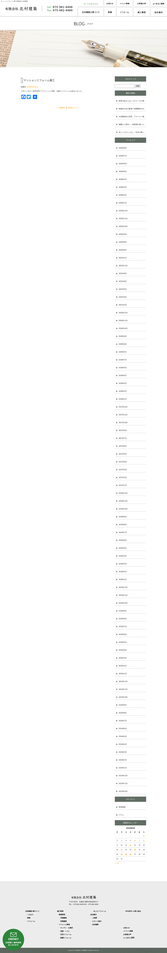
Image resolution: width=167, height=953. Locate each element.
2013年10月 (123, 791)
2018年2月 (123, 391)
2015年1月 (123, 674)
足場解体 (60, 108)
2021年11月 (123, 266)
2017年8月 (123, 430)
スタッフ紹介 (97, 921)
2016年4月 (123, 556)
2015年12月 (123, 587)
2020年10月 (123, 328)
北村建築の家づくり (91, 12)
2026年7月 (123, 156)
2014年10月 (123, 697)
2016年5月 (123, 548)
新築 (110, 12)
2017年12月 (123, 407)
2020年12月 (123, 313)
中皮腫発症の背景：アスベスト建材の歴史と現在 (132, 117)
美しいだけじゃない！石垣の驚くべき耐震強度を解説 (132, 132)
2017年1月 (123, 485)
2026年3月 (123, 187)
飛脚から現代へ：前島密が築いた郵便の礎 (132, 124)
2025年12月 (123, 211)
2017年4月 (123, 462)
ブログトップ (130, 79)
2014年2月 (123, 760)
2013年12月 (123, 776)
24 (122, 854)
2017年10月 (123, 423)
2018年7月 (123, 360)
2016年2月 (123, 572)
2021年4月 (123, 297)
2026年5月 (123, 171)
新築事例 (62, 914)
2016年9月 (123, 517)
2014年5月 (123, 736)
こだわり (30, 914)
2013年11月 (123, 783)
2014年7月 (123, 721)
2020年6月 (123, 344)
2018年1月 (123, 399)
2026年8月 (123, 148)
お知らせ (110, 3)
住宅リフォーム (65, 934)
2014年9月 (123, 705)
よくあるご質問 (158, 3)
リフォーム (124, 12)
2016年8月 (123, 525)
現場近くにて (74, 108)
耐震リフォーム (65, 938)
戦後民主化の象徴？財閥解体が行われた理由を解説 (132, 109)
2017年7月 (123, 438)
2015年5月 (123, 642)
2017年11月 (123, 415)
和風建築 (63, 921)
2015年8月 (123, 619)
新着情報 (122, 807)
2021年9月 (123, 273)
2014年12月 (123, 681)
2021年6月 (123, 289)
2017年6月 (123, 446)
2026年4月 (123, 179)
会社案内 (158, 12)
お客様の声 (141, 3)
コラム (121, 815)
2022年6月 (123, 250)
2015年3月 (123, 658)
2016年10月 (123, 509)
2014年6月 (123, 729)
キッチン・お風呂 (66, 928)
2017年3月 (123, 470)
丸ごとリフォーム (100, 911)
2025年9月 (123, 234)
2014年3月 (123, 752)
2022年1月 (123, 258)
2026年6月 (123, 164)
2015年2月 (123, 666)
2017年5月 (123, 454)
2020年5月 (123, 352)
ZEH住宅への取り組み (133, 911)
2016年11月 (123, 501)
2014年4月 (123, 744)
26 (130, 854)
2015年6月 (123, 634)
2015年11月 (123, 595)
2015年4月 (123, 650)
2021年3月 (123, 305)
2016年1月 (123, 579)
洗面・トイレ (65, 931)
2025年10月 (123, 226)
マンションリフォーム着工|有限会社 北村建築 (14, 1)
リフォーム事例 (64, 924)
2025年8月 (123, 242)
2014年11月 (123, 689)
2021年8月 (123, 281)
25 (126, 854)
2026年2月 (123, 195)
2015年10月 (123, 603)
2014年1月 (123, 768)
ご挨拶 (94, 918)
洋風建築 (63, 918)
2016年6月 (123, 540)
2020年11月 (123, 321)
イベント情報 (124, 3)
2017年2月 (123, 477)
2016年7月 (123, 532)
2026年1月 (123, 203)
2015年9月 (123, 611)
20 (135, 850)
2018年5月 (123, 375)
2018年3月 (123, 383)
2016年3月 (123, 564)
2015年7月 (123, 627)
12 (130, 845)
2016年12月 (123, 493)
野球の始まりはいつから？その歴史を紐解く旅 (132, 101)
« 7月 (117, 863)
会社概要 (95, 924)
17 (122, 850)
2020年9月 (123, 336)
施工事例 (141, 12)
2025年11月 (123, 219)
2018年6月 (123, 368)
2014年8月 (123, 713)
